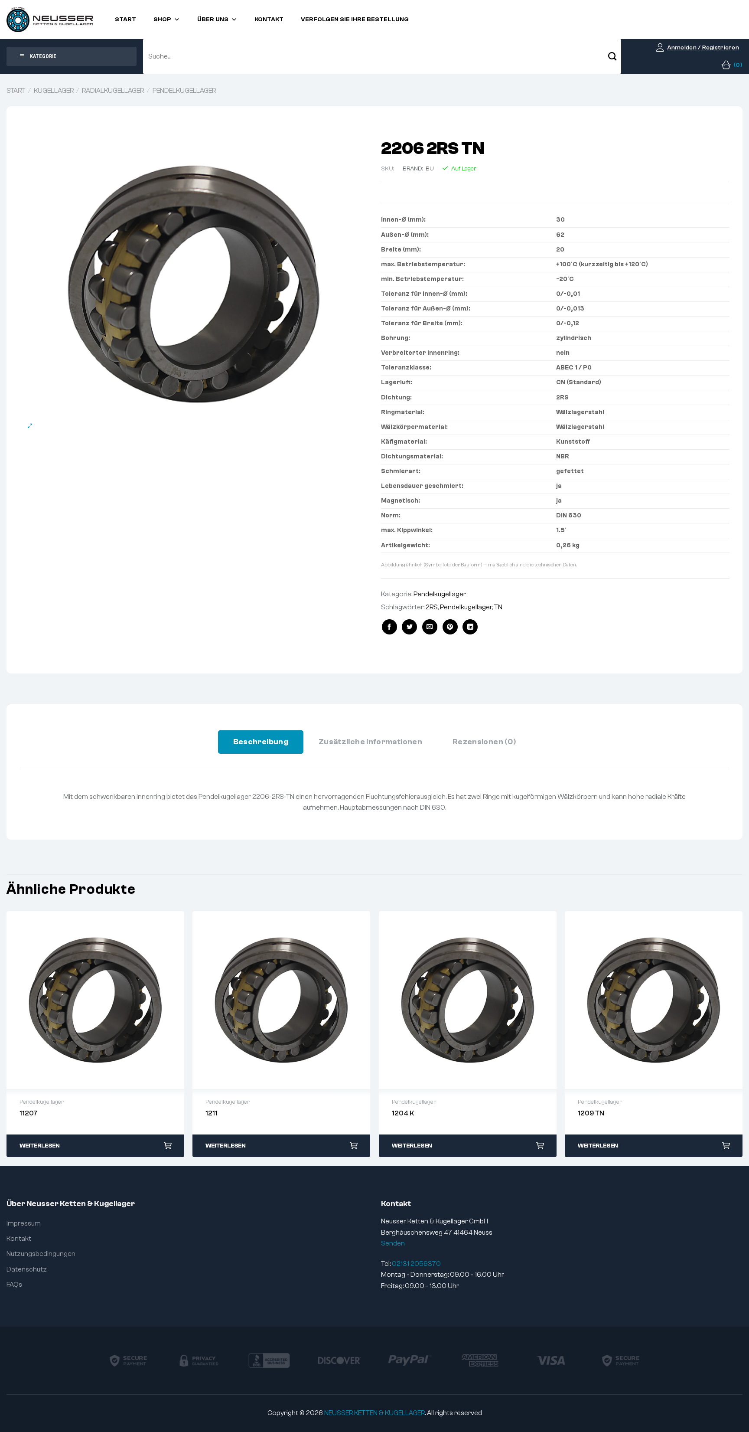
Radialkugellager (113, 91)
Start (125, 19)
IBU (429, 168)
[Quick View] (95, 1000)
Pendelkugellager (184, 91)
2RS (432, 607)
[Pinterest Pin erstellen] (450, 626)
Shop (162, 19)
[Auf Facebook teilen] (389, 626)
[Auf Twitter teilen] (409, 626)
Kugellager (54, 91)
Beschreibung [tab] (260, 741)
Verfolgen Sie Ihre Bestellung (355, 19)
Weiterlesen (39, 1145)
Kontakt (268, 19)
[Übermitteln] (612, 56)
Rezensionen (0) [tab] (484, 741)
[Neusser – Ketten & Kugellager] (50, 19)
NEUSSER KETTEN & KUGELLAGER (374, 1413)
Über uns (212, 19)
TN (498, 607)
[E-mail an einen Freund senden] (429, 626)
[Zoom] (30, 426)
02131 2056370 (416, 1264)
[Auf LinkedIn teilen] (470, 626)
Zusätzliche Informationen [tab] (370, 741)
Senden (393, 1243)
